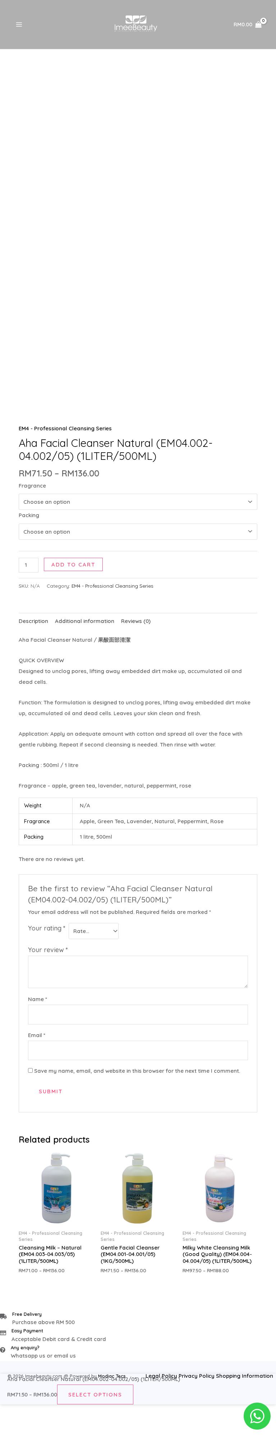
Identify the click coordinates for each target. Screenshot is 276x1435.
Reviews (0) (136, 621)
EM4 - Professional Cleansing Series (65, 428)
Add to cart (73, 564)
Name (37, 999)
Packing (29, 515)
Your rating (46, 928)
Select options (95, 1394)
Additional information (84, 621)
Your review (48, 950)
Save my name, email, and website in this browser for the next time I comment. (137, 1070)
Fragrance (32, 485)
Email (36, 1035)
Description (33, 621)
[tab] (33, 621)
